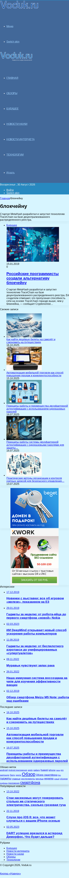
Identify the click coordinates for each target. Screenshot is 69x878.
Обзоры (11, 856)
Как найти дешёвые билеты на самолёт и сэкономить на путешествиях (30, 341)
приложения (14, 783)
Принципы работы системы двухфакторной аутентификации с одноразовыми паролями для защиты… (35, 445)
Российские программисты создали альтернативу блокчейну (32, 278)
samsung (4, 775)
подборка (4, 783)
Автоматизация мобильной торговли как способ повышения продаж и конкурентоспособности (34, 374)
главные (16, 779)
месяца (39, 779)
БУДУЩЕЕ (12, 108)
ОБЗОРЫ (11, 93)
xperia (18, 775)
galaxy (36, 770)
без (59, 775)
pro (62, 770)
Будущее (11, 848)
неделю (49, 778)
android (4, 770)
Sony (12, 775)
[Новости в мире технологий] (19, 8)
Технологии (13, 859)
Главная (5, 198)
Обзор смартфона (46, 775)
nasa (58, 770)
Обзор (28, 774)
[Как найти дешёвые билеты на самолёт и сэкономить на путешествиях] (24, 336)
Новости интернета (20, 139)
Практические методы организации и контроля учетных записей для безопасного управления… (35, 479)
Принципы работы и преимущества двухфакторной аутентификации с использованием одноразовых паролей (37, 409)
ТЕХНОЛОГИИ (15, 154)
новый (56, 779)
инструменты (28, 779)
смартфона (30, 782)
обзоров (64, 779)
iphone (52, 770)
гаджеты (5, 778)
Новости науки (15, 854)
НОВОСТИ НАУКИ (16, 124)
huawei (44, 770)
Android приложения (17, 770)
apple (30, 770)
